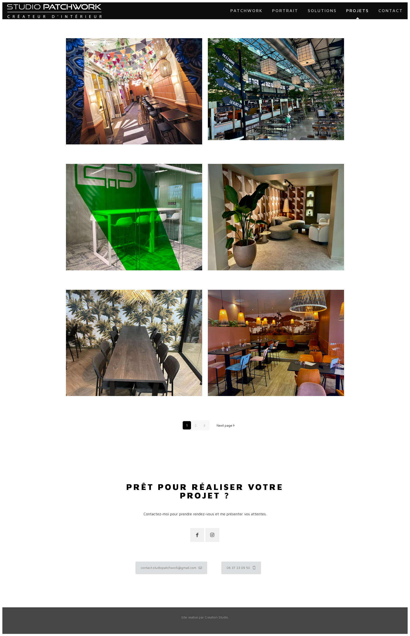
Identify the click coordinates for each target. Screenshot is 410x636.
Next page (224, 425)
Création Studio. (217, 617)
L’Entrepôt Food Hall (243, 147)
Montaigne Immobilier (245, 277)
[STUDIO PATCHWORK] (54, 10)
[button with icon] (197, 535)
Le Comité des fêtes (100, 151)
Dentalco (84, 403)
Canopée (225, 403)
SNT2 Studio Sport (98, 277)
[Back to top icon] (405, 600)
